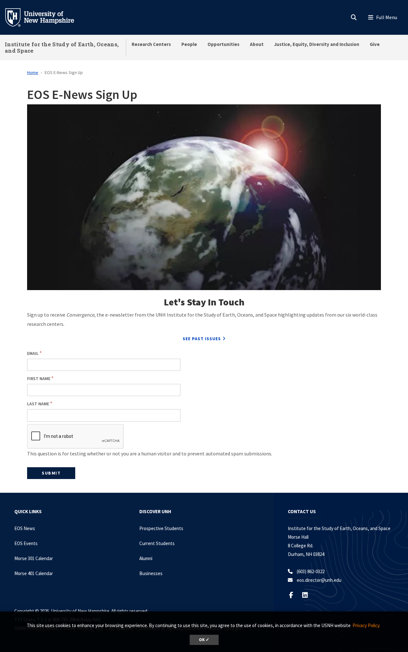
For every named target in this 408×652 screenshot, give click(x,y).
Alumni (145, 558)
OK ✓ (204, 639)
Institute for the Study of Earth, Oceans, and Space (62, 47)
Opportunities (223, 44)
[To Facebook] (295, 595)
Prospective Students (161, 528)
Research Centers (151, 44)
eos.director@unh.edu (319, 580)
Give (375, 44)
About (257, 44)
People (189, 44)
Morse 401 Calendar (33, 573)
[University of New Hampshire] (44, 17)
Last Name (38, 404)
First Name (38, 378)
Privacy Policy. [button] (366, 625)
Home (32, 72)
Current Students (157, 543)
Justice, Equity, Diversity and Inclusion (316, 44)
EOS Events (26, 543)
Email (33, 353)
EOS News (24, 528)
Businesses (151, 573)
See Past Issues (202, 338)
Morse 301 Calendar (33, 558)
